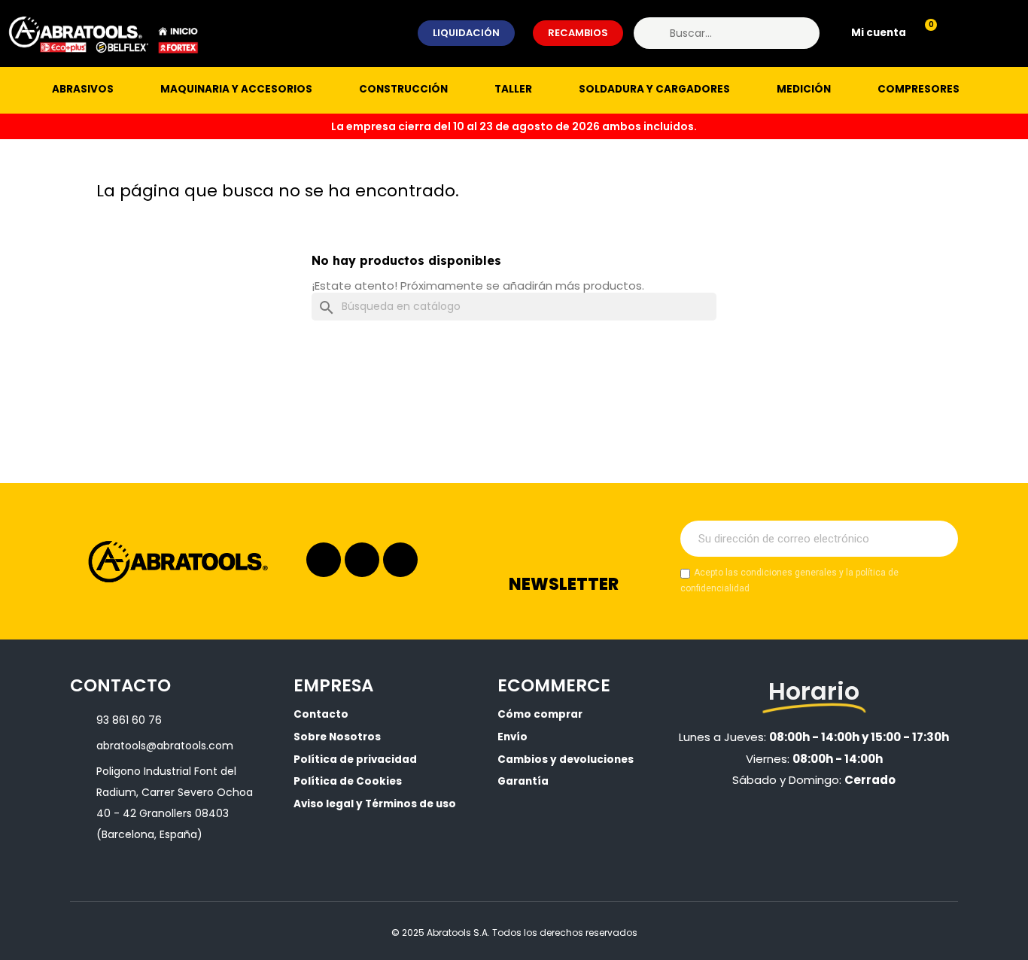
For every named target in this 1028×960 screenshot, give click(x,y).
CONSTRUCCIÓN (403, 89)
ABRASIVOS (83, 89)
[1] (938, 539)
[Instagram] (323, 559)
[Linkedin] (362, 559)
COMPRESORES (918, 89)
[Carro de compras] (924, 33)
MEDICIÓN (804, 89)
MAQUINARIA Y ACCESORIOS (236, 89)
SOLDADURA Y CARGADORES (654, 89)
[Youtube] (400, 559)
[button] (466, 33)
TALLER (513, 89)
